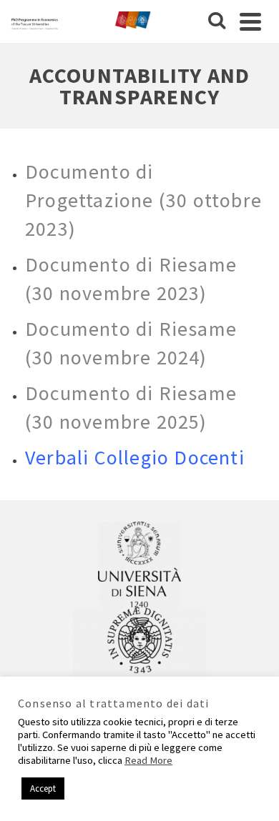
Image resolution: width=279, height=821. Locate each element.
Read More (148, 760)
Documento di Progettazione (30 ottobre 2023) (143, 200)
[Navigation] (250, 21)
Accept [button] (43, 788)
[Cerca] (216, 21)
